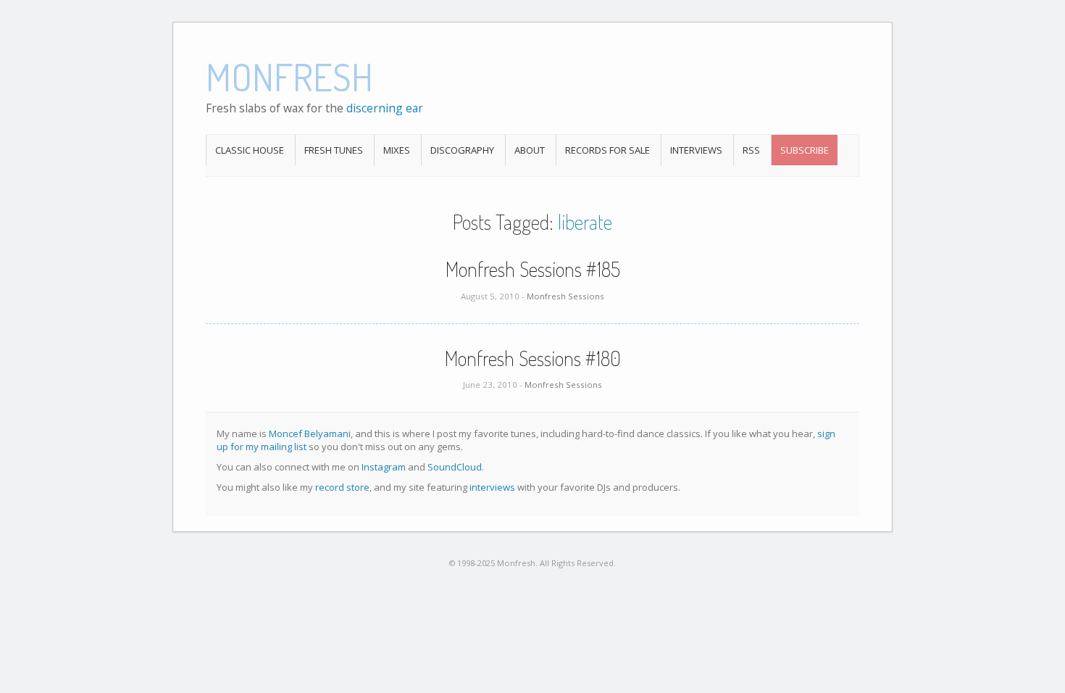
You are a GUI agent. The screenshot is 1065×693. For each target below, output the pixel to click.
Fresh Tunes (333, 150)
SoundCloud (454, 466)
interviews (492, 487)
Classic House (249, 150)
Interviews (696, 150)
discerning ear (384, 108)
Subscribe (804, 150)
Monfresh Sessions (565, 296)
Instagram (384, 466)
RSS (751, 150)
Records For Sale (607, 150)
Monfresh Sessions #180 (533, 358)
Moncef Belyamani (310, 433)
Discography (462, 150)
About (529, 150)
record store (342, 487)
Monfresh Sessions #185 (533, 269)
